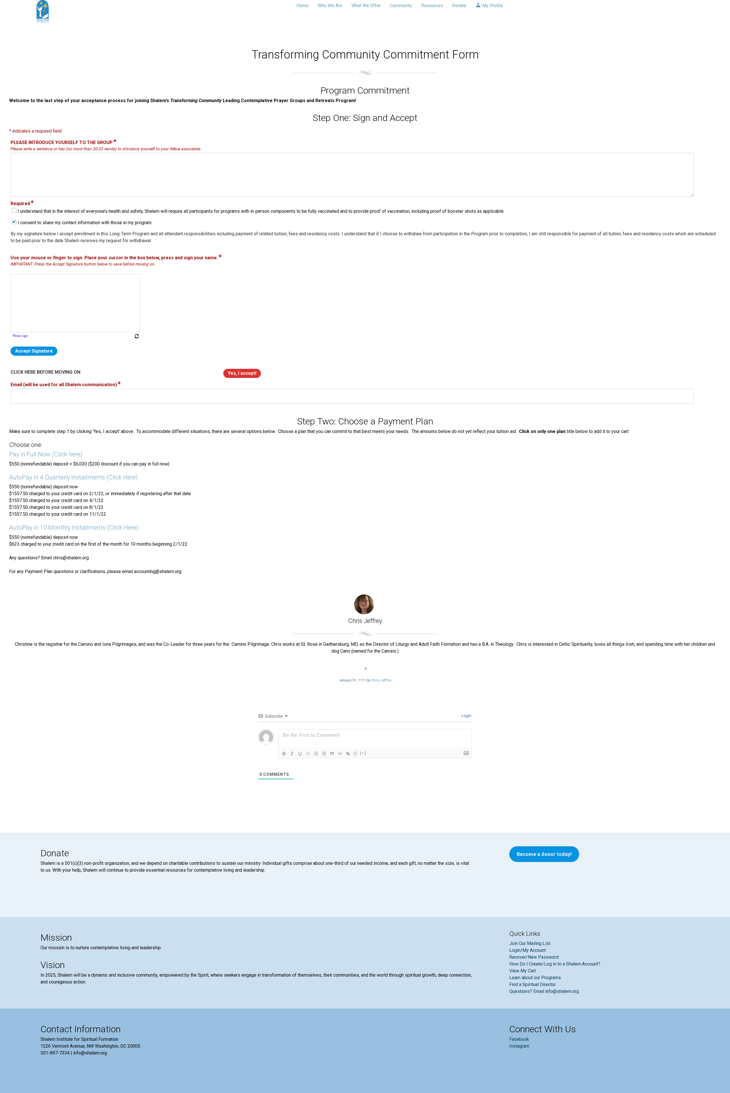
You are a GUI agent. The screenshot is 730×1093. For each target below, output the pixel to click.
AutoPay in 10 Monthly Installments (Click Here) (73, 527)
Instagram (519, 1046)
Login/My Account (527, 950)
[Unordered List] (324, 753)
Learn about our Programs (535, 977)
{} (355, 753)
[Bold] (284, 753)
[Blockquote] (332, 753)
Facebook (519, 1039)
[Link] (348, 753)
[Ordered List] (316, 753)
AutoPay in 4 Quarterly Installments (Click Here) (73, 477)
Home (303, 5)
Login (466, 715)
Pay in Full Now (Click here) (45, 454)
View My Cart (522, 970)
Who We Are (330, 5)
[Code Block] (340, 753)
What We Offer (366, 5)
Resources (432, 5)
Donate (459, 5)
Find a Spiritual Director (532, 984)
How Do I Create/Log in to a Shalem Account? (554, 964)
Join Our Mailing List (529, 943)
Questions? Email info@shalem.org (544, 991)
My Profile (492, 5)
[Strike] (308, 753)
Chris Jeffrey (381, 680)
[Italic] (292, 753)
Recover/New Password (534, 957)
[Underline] (300, 753)
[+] (363, 753)
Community (401, 5)
